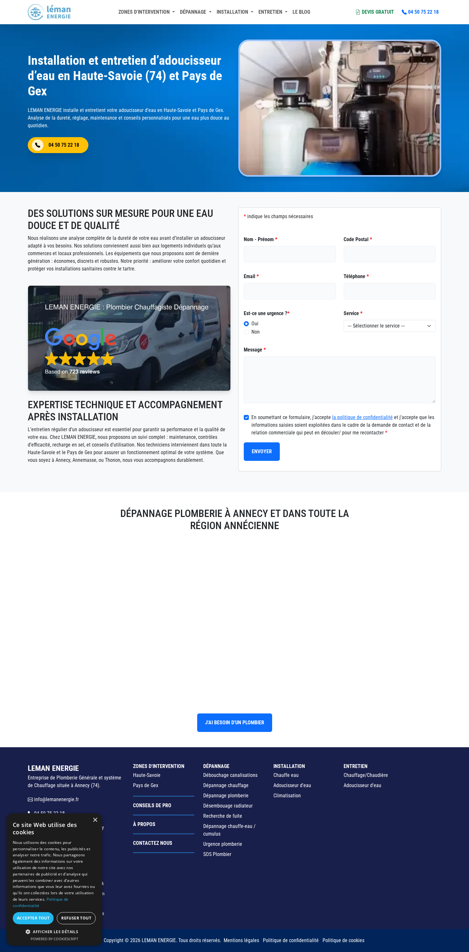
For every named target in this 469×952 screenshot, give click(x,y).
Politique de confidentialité (291, 940)
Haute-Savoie (146, 775)
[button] (54, 931)
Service (353, 313)
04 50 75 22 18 (423, 12)
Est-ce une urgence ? (266, 313)
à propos (144, 824)
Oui (254, 324)
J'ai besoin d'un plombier (234, 723)
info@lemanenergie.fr (56, 799)
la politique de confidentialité (362, 417)
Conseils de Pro (152, 805)
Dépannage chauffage (226, 785)
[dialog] (54, 879)
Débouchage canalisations (230, 775)
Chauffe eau (286, 775)
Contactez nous (152, 843)
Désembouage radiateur (228, 806)
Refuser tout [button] (76, 918)
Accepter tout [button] (33, 918)
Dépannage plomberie (226, 796)
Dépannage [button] (193, 12)
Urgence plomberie (222, 844)
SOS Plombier (217, 854)
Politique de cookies (343, 940)
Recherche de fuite (222, 816)
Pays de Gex (145, 785)
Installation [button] (233, 12)
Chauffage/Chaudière (366, 775)
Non (255, 332)
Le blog (301, 12)
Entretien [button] (271, 12)
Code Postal (358, 239)
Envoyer (262, 451)
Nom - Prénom (260, 239)
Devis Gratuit (378, 12)
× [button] (95, 820)
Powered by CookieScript (54, 938)
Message (255, 350)
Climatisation (287, 796)
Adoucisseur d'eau (292, 785)
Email (251, 276)
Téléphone (356, 276)
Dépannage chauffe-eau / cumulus (229, 830)
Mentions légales (241, 940)
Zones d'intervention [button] (144, 12)
